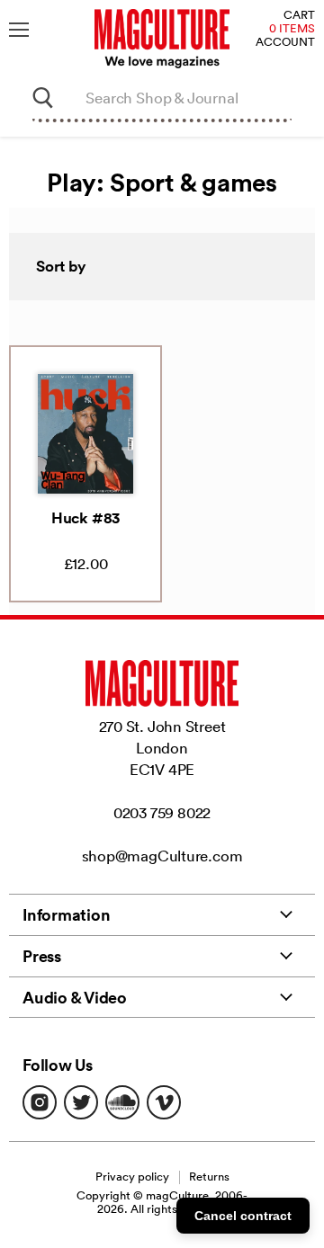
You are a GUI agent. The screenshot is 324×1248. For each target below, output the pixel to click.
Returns (209, 1176)
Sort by (61, 266)
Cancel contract (243, 1215)
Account (285, 42)
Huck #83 (85, 518)
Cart (299, 15)
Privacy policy (132, 1176)
